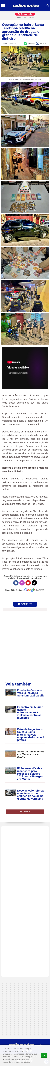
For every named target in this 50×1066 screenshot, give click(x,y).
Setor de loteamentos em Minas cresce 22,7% (30, 754)
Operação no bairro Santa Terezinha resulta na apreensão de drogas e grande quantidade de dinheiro (23, 32)
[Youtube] (28, 582)
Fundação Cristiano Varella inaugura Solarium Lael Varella (30, 693)
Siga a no (14, 590)
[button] (3, 6)
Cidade (31, 18)
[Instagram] (22, 582)
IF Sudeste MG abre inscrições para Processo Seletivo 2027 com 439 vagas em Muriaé (30, 774)
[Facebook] (16, 582)
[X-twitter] (34, 582)
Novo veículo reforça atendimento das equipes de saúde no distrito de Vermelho (30, 794)
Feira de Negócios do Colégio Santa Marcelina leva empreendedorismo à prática (30, 734)
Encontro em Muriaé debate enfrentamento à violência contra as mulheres (30, 712)
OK (44, 1055)
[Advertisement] (25, 901)
